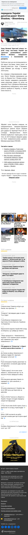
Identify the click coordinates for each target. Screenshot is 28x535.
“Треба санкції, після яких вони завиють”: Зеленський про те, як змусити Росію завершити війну (12, 371)
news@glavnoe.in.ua (9, 514)
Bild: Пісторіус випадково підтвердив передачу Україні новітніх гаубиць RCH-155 (13, 157)
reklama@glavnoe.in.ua (10, 518)
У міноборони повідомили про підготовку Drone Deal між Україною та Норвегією (13, 321)
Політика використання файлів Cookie (11, 511)
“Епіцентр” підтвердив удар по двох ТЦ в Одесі (13, 313)
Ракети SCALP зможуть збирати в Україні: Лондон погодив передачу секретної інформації (12, 398)
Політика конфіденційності (8, 508)
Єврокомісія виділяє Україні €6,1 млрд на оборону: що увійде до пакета (14, 329)
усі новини (22, 432)
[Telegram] (9, 527)
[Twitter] (6, 527)
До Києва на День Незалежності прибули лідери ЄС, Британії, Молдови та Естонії (12, 354)
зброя (13, 170)
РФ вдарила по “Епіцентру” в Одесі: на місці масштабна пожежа (13, 346)
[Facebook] (2, 527)
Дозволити (23, 8)
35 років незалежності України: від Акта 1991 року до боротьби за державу (13, 389)
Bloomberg (5, 57)
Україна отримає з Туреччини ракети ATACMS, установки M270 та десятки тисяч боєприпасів (15, 151)
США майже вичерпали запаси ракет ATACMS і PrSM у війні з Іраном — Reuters (14, 164)
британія (7, 170)
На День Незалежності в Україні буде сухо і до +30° (13, 426)
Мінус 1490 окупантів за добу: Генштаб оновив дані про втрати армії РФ (14, 415)
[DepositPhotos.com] (9, 532)
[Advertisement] (14, 107)
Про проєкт (4, 501)
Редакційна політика (6, 506)
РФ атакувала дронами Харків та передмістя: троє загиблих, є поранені (12, 380)
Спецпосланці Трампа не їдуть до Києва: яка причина (12, 306)
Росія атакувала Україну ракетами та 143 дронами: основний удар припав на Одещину (13, 363)
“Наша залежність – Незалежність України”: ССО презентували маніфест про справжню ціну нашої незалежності (14, 337)
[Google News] (15, 527)
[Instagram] (12, 527)
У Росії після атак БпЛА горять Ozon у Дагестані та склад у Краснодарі (14, 405)
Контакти (3, 503)
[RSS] (18, 527)
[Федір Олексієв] (2, 24)
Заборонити (15, 8)
